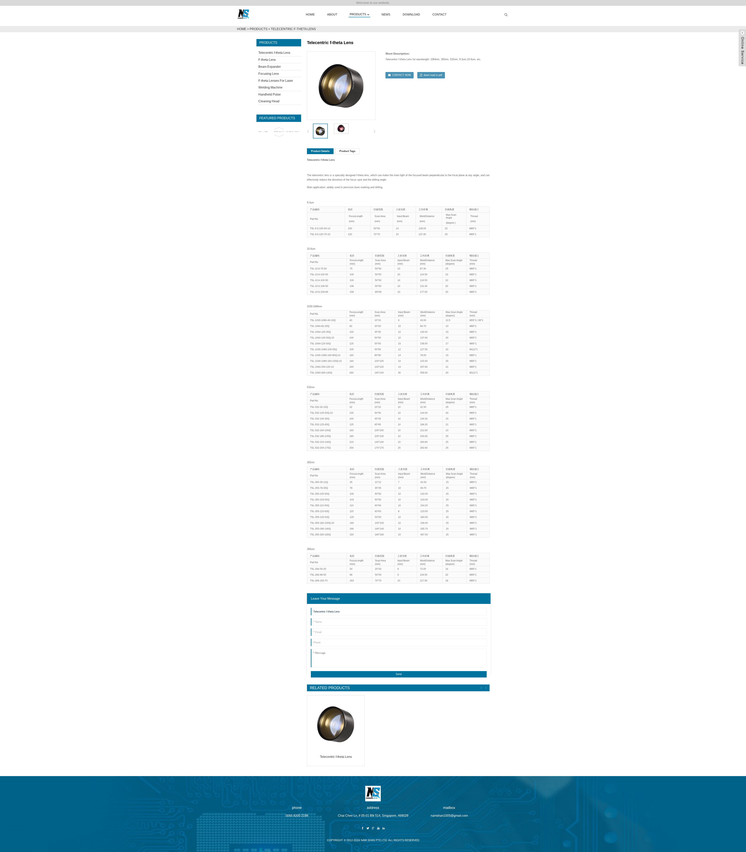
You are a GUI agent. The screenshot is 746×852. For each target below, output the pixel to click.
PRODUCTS (259, 29)
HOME (241, 29)
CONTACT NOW (401, 75)
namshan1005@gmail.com (449, 815)
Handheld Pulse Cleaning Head (269, 98)
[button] (278, 128)
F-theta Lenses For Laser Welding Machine (275, 84)
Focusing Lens (268, 73)
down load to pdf (433, 75)
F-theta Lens (267, 59)
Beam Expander (269, 66)
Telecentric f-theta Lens (293, 29)
